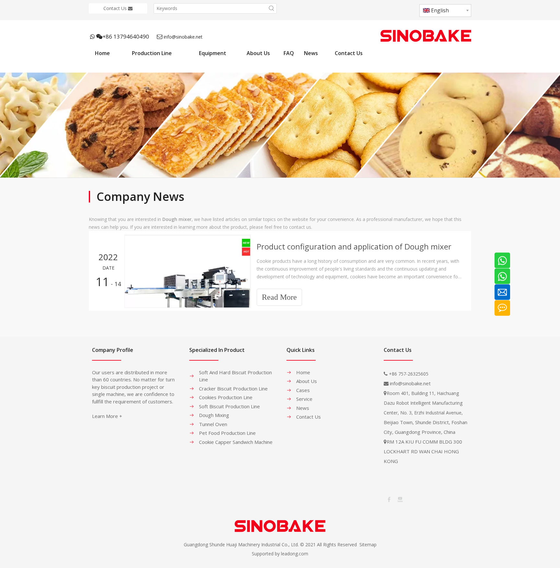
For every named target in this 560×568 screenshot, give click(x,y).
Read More (279, 297)
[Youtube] (399, 499)
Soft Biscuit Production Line (229, 406)
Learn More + (107, 416)
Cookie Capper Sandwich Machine (236, 442)
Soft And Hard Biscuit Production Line (235, 376)
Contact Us (115, 8)
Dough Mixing (214, 415)
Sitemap (368, 544)
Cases (303, 390)
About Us (306, 381)
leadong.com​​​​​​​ (294, 554)
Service (304, 399)
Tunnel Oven (213, 424)
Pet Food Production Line (227, 433)
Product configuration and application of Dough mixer (354, 246)
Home (303, 372)
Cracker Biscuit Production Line (233, 388)
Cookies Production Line (225, 397)
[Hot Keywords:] (271, 8)
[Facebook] (388, 499)
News (302, 408)
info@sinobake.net (183, 37)
